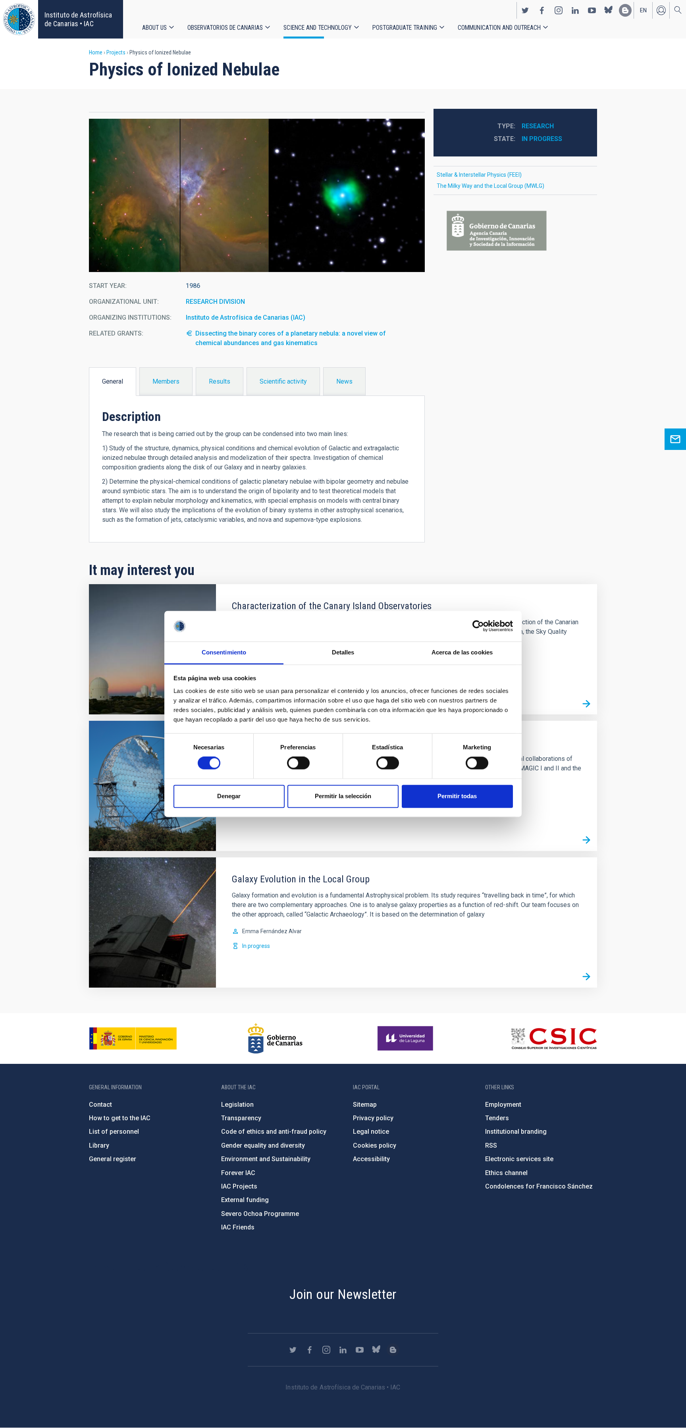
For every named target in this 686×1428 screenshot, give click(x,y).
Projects (115, 52)
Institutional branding (516, 1131)
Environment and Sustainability (265, 1159)
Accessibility (371, 1159)
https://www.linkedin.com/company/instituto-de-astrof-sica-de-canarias (575, 10)
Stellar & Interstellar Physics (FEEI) (479, 175)
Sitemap (365, 1104)
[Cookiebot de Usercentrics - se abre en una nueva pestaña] (478, 626)
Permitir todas (457, 796)
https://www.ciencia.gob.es (133, 1038)
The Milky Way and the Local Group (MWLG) (490, 186)
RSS (491, 1145)
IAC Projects (239, 1186)
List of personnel (114, 1131)
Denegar (229, 796)
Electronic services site (519, 1159)
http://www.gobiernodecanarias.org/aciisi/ (515, 231)
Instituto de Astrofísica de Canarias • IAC (78, 19)
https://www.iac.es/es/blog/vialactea (625, 10)
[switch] (298, 763)
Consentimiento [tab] (224, 652)
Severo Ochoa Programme (260, 1214)
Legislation (237, 1104)
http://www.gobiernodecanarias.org (275, 1038)
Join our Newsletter (343, 1294)
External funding (245, 1200)
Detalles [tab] (343, 652)
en (643, 10)
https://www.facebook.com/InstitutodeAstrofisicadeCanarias (542, 10)
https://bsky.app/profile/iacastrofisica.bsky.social (608, 10)
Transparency (241, 1118)
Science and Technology (317, 27)
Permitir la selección (343, 796)
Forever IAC (238, 1173)
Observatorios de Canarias (225, 27)
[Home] (19, 19)
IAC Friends (237, 1227)
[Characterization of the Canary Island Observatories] (586, 703)
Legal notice (371, 1131)
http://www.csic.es (553, 1038)
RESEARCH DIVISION (215, 301)
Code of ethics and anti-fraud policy (273, 1131)
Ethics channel (506, 1173)
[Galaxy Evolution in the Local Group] (586, 977)
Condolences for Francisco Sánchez (539, 1186)
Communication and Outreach (499, 27)
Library (99, 1145)
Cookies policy (374, 1145)
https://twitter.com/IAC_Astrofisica (525, 10)
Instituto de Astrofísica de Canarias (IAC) (245, 317)
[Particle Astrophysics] (586, 840)
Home (95, 52)
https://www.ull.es (406, 1038)
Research (538, 126)
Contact (100, 1104)
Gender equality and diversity (263, 1145)
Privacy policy (373, 1118)
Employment (503, 1104)
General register (112, 1159)
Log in (661, 10)
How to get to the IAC (119, 1118)
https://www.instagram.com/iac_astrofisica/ (558, 10)
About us (154, 27)
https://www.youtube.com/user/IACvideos (592, 10)
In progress (542, 139)
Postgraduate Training (404, 27)
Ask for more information (675, 439)
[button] (257, 195)
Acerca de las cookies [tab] (462, 652)
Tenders (497, 1118)
